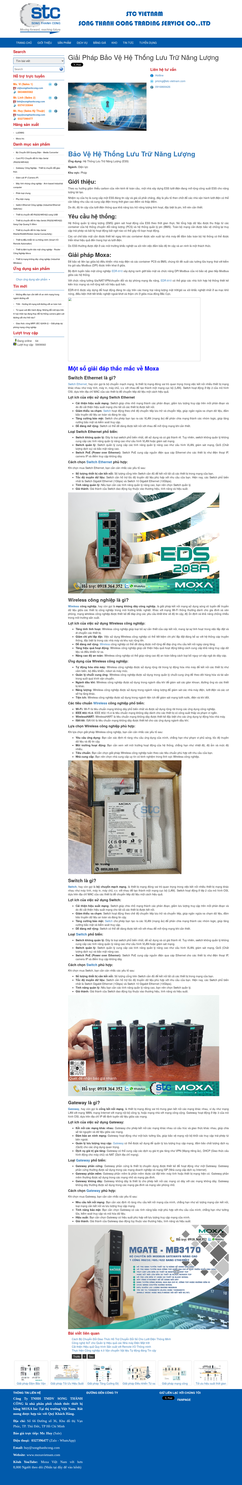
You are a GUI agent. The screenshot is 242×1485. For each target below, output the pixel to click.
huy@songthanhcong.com (31, 114)
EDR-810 (117, 271)
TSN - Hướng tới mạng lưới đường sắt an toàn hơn (38, 303)
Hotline (159, 75)
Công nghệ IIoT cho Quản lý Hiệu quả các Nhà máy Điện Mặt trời (111, 1343)
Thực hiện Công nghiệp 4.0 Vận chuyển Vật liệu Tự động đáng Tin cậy (114, 1350)
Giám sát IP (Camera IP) (27, 177)
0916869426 (162, 87)
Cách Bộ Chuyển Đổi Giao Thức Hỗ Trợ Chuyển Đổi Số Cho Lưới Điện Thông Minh (121, 1339)
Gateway (118, 1143)
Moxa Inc (20, 138)
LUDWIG (20, 132)
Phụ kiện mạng (22, 198)
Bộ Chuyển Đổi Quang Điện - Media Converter (37, 152)
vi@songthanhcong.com (30, 88)
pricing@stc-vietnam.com (170, 81)
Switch (107, 411)
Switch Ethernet (77, 384)
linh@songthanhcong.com (31, 101)
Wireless (74, 606)
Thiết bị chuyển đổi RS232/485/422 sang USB (37, 214)
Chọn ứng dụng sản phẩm (32, 279)
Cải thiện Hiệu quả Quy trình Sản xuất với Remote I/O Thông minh (111, 1346)
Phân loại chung (23, 193)
